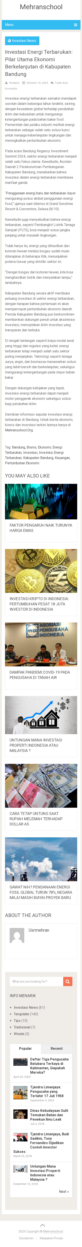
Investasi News (24, 41)
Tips (17, 1021)
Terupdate (21, 1014)
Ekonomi (44, 447)
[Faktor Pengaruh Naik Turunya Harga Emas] (41, 501)
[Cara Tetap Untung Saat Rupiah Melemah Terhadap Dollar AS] (41, 786)
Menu (9, 25)
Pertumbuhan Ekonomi (22, 463)
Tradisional (22, 1027)
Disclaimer (26, 1238)
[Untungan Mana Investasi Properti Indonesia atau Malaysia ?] (41, 715)
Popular (25, 1048)
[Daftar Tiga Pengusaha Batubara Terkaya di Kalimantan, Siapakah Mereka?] (20, 1064)
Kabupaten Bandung (38, 458)
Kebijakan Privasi (51, 1238)
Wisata (19, 1034)
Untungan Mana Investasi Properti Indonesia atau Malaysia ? (36, 745)
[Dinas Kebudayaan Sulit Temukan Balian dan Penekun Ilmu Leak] (20, 1118)
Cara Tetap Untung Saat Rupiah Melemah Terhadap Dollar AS (36, 818)
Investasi (30, 452)
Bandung (18, 447)
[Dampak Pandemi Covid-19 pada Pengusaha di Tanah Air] (41, 644)
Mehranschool (41, 6)
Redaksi (14, 82)
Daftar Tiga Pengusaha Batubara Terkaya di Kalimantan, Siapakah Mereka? (49, 1066)
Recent (57, 1048)
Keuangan (62, 458)
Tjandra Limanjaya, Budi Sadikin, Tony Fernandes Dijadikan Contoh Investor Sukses (41, 1143)
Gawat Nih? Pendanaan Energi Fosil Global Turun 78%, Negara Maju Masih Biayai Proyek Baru (41, 892)
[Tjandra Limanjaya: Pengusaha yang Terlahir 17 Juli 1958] (20, 1099)
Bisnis (31, 447)
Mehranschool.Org (19, 430)
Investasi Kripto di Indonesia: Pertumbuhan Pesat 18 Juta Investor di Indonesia (39, 604)
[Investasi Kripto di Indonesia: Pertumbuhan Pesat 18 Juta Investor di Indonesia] (41, 571)
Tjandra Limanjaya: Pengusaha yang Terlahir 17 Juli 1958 (46, 1091)
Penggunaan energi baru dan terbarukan (36, 193)
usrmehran (39, 930)
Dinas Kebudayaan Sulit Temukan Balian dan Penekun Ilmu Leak (49, 1115)
